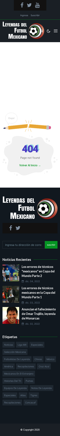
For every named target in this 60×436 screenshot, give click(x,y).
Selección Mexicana (15, 352)
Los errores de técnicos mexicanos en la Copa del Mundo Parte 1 (38, 292)
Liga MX (22, 344)
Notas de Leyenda (41, 388)
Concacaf (30, 402)
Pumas (29, 380)
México (50, 359)
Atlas (23, 395)
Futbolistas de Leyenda (17, 359)
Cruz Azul (44, 366)
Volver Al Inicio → (30, 165)
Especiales (37, 344)
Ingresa (24, 15)
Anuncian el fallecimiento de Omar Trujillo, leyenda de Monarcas (39, 313)
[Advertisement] (30, 74)
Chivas (38, 359)
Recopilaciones (26, 366)
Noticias (8, 344)
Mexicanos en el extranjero (18, 373)
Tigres (33, 395)
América (8, 366)
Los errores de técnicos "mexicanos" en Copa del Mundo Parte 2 (38, 271)
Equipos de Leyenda (15, 388)
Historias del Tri (12, 380)
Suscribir (35, 15)
